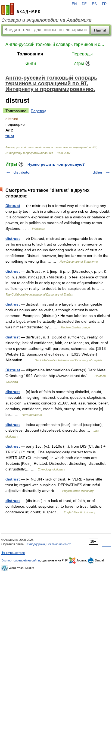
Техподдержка (35, 544)
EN (74, 4)
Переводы (82, 54)
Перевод (38, 111)
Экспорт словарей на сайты (20, 560)
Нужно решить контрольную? (56, 164)
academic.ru (21, 9)
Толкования (30, 54)
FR (104, 4)
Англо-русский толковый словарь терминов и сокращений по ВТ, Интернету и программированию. (56, 44)
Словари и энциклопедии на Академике (46, 20)
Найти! (100, 30)
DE (84, 4)
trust (9, 136)
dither (97, 172)
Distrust (12, 205)
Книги (30, 63)
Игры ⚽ (82, 63)
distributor (22, 172)
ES (94, 4)
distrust (12, 238)
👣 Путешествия (13, 552)
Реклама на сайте (58, 544)
